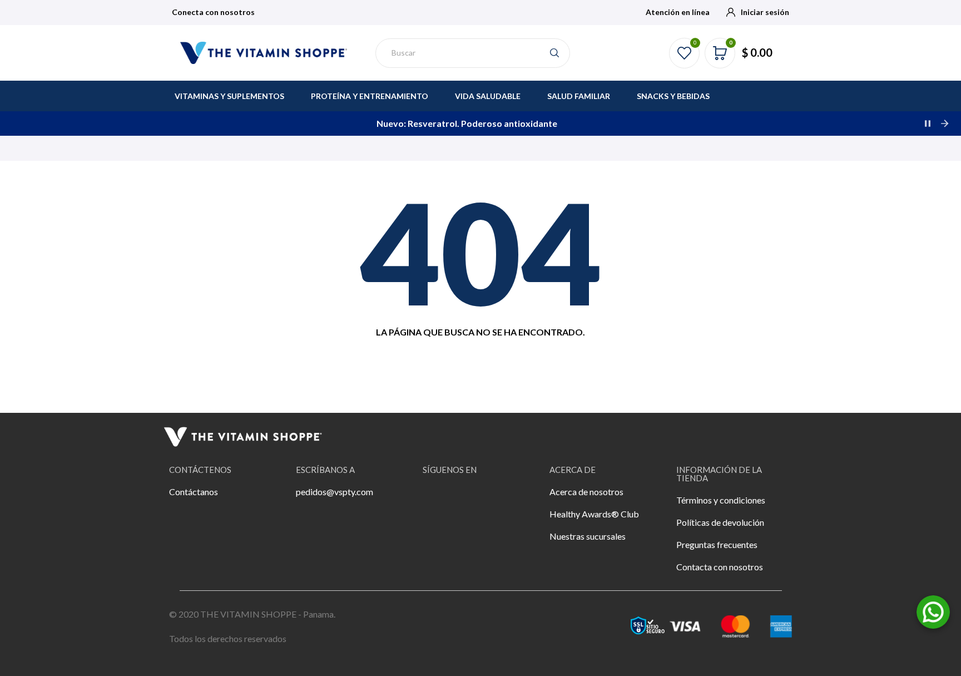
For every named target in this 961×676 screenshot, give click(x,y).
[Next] (944, 123)
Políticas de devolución (720, 522)
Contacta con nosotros (719, 566)
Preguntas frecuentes (716, 544)
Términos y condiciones (720, 500)
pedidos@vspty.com (334, 491)
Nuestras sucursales (587, 536)
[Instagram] (467, 499)
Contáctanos (193, 491)
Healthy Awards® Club (594, 514)
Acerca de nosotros (586, 491)
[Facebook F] (436, 499)
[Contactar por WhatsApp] (933, 610)
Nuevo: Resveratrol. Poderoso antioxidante (139, 123)
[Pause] (927, 123)
